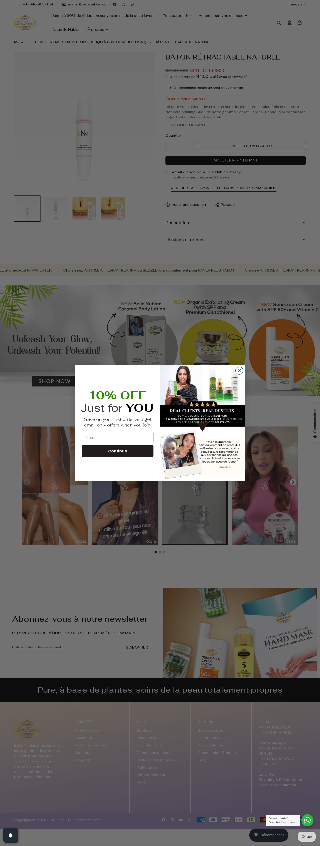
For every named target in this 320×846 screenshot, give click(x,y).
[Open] (10, 835)
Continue (117, 451)
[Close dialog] (239, 370)
